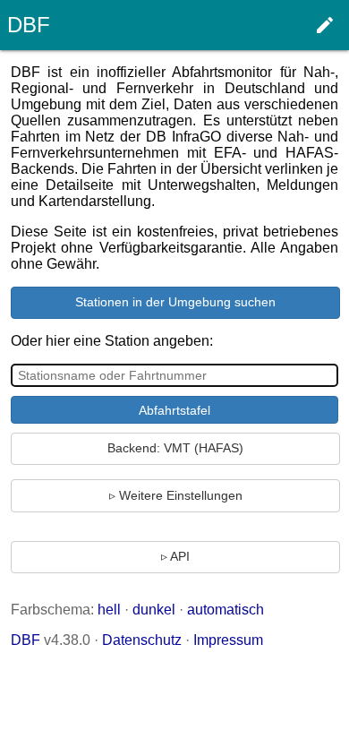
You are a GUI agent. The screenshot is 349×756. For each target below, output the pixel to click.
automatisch (225, 609)
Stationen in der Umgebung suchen (175, 302)
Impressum (228, 640)
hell (109, 609)
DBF (25, 640)
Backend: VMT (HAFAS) (175, 448)
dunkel (153, 609)
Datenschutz (142, 640)
